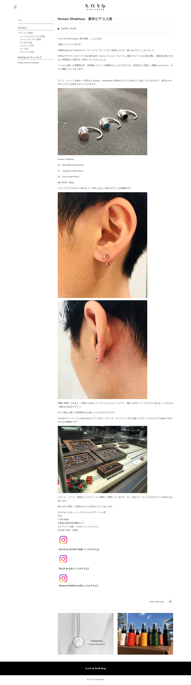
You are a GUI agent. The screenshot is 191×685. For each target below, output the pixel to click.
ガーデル (24, 42)
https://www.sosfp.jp (28, 62)
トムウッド (25, 45)
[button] (16, 7)
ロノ (22, 48)
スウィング (25, 52)
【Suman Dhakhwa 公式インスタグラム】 (78, 585)
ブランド (22, 33)
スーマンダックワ (28, 39)
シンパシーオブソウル (30, 36)
